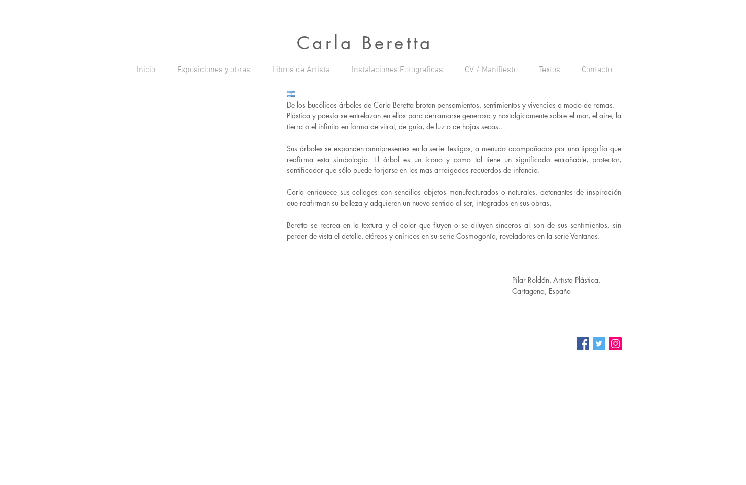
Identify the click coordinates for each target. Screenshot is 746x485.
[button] (213, 70)
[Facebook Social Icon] (583, 343)
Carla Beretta (364, 42)
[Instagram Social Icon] (615, 343)
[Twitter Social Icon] (599, 343)
